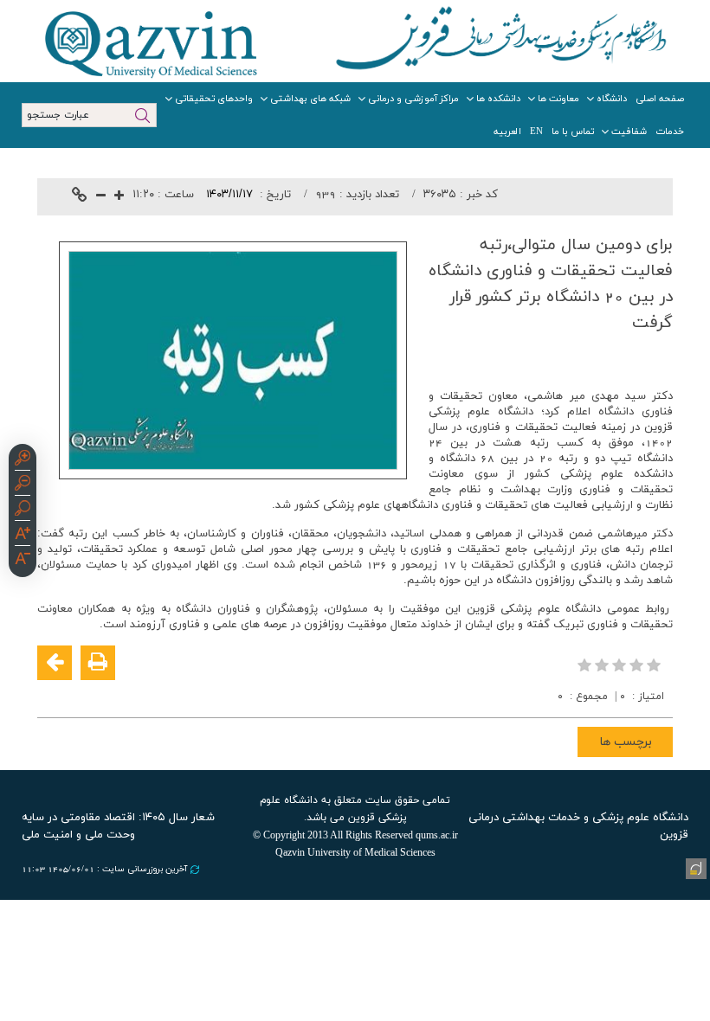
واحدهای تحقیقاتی (214, 99)
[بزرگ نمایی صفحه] (22, 460)
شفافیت (629, 131)
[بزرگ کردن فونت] (119, 197)
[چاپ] (98, 662)
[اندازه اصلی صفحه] (22, 510)
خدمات (669, 131)
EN (536, 131)
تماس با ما (573, 131)
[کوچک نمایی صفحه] (22, 485)
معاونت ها (558, 99)
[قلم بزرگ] (22, 535)
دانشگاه (612, 99)
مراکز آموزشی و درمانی (413, 99)
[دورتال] (694, 867)
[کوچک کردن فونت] (101, 197)
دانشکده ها (498, 99)
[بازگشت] (54, 662)
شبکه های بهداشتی (310, 99)
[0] (621, 665)
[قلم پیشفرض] (22, 560)
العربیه (507, 131)
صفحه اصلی (660, 99)
